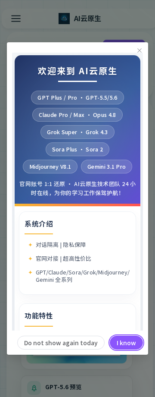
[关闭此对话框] (139, 51)
